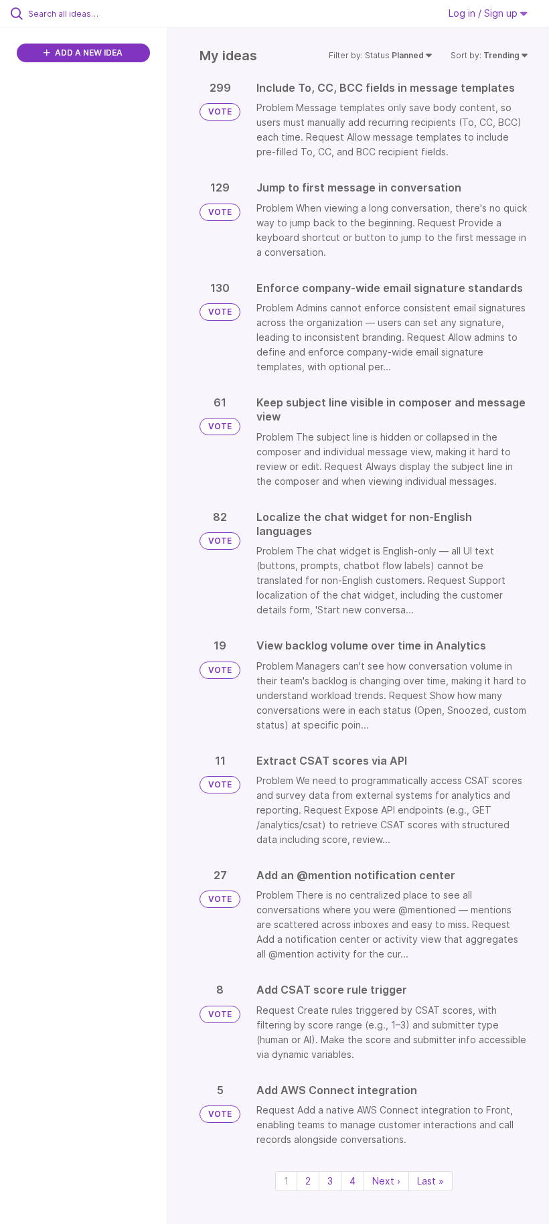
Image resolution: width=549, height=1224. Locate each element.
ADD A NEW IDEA (88, 53)
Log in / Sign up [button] (484, 13)
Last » (430, 1181)
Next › (386, 1181)
